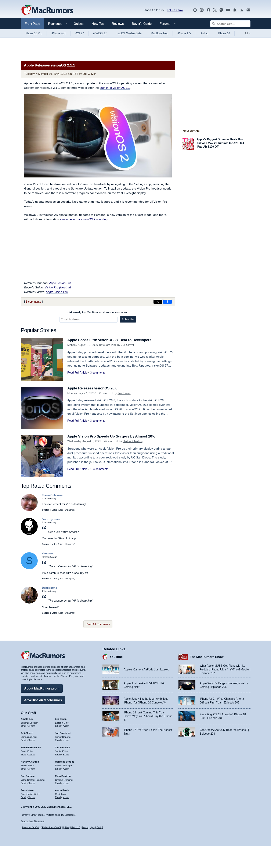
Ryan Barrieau (63, 776)
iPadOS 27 (99, 33)
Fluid (67, 827)
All (247, 33)
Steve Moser (27, 790)
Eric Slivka (60, 719)
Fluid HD (75, 827)
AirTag (204, 33)
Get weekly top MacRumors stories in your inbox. (98, 312)
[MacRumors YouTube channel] (228, 10)
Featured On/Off (30, 827)
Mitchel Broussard (31, 747)
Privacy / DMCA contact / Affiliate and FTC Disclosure (48, 815)
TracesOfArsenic (52, 495)
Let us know (175, 10)
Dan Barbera (28, 776)
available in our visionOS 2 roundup (84, 219)
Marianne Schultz (64, 761)
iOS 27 (79, 33)
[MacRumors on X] (215, 10)
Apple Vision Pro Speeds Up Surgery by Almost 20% (111, 436)
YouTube (116, 657)
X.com (31, 725)
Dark (99, 827)
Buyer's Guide (142, 23)
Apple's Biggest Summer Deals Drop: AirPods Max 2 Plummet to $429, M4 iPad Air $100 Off (220, 143)
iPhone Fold (58, 33)
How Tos (98, 23)
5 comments (33, 301)
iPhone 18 (224, 33)
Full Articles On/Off (51, 827)
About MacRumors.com (41, 688)
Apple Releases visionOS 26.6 (92, 388)
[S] (29, 568)
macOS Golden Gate (128, 33)
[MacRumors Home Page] (47, 10)
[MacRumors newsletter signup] (248, 10)
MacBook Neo (159, 33)
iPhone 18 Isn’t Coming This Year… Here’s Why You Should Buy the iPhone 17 (148, 716)
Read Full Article (77, 372)
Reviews (118, 23)
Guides (79, 23)
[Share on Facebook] (167, 302)
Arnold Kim (27, 719)
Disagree (69, 509)
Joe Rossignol (63, 733)
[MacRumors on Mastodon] (221, 10)
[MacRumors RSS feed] (241, 10)
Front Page (32, 23)
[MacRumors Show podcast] (195, 10)
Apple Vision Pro (60, 283)
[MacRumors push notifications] (235, 10)
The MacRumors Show (207, 657)
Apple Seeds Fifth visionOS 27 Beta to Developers (109, 340)
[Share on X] (157, 302)
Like (61, 509)
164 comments (99, 469)
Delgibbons (49, 587)
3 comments (97, 372)
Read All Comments (98, 624)
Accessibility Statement (32, 821)
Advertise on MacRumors (43, 700)
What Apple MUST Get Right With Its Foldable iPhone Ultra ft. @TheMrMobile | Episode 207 (225, 669)
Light (92, 827)
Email (23, 725)
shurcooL (48, 553)
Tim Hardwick (62, 747)
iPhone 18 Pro (33, 33)
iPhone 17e (184, 33)
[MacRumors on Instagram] (202, 10)
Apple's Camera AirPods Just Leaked (146, 669)
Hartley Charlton (132, 441)
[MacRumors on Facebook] (208, 10)
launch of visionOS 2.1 (115, 87)
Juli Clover (89, 73)
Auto (85, 827)
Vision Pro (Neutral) (58, 287)
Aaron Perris (62, 790)
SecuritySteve (51, 519)
